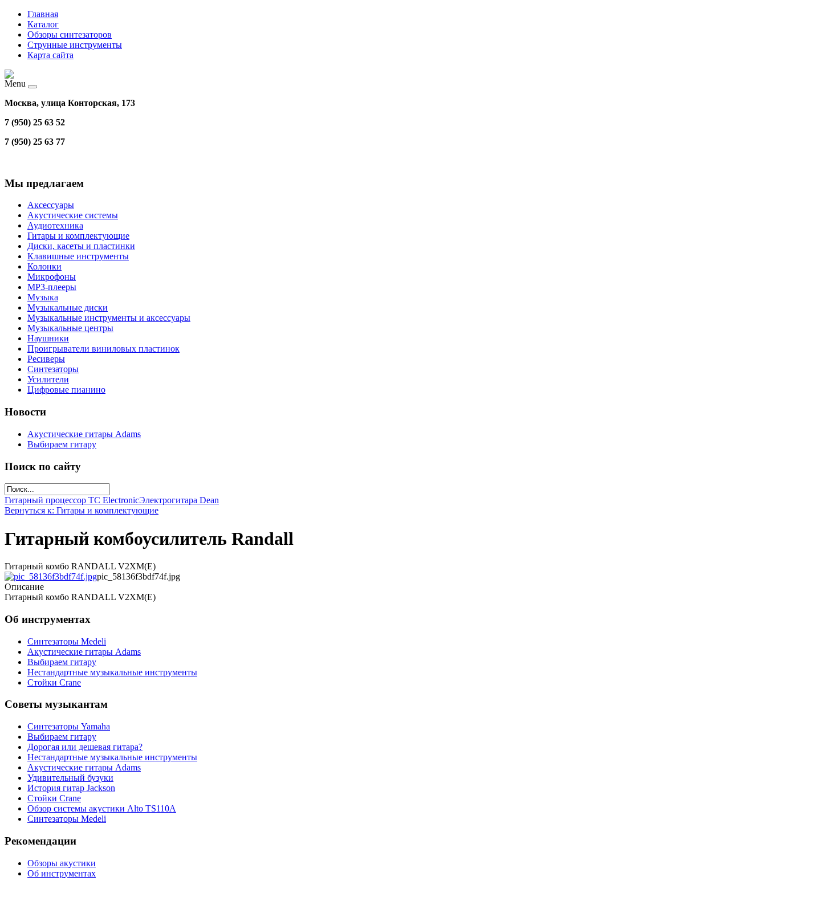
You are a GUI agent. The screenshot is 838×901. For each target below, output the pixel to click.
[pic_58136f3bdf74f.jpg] (51, 576)
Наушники (48, 338)
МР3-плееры (51, 287)
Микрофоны (51, 277)
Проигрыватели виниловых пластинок (103, 348)
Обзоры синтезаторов (69, 34)
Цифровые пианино (66, 389)
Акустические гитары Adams (84, 434)
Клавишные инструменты (78, 256)
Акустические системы (72, 215)
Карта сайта (50, 55)
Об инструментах (61, 873)
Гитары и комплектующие (78, 235)
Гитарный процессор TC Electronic (72, 500)
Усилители (48, 379)
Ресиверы (46, 359)
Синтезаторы (53, 369)
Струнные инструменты (74, 45)
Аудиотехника (55, 225)
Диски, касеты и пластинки (81, 246)
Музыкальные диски (67, 307)
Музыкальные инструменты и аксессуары (108, 318)
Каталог (43, 24)
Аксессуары (50, 205)
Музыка (42, 297)
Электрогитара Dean (179, 500)
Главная (42, 14)
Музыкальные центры (70, 328)
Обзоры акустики (61, 863)
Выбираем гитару (61, 444)
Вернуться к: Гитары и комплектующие (81, 510)
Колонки (44, 266)
